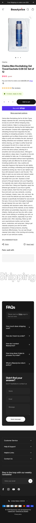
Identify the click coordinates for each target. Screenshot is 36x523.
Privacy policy (18, 514)
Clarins (4, 62)
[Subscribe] (30, 481)
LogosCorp (11, 511)
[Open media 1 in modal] (30, 18)
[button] (7, 88)
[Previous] (3, 2)
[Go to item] (15, 57)
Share (7, 244)
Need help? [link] (30, 244)
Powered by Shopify (22, 511)
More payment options (18, 113)
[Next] (33, 2)
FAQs (20, 314)
